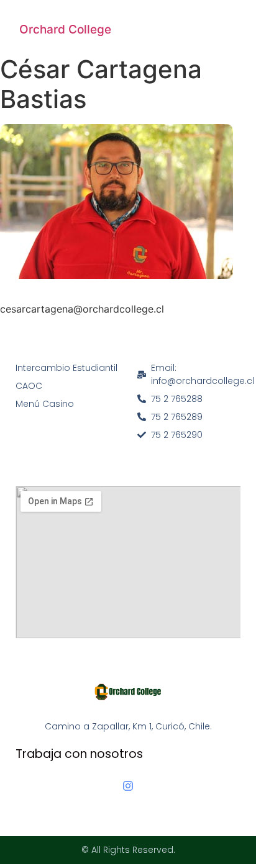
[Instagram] (128, 785)
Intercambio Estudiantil (66, 368)
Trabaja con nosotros (79, 754)
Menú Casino (45, 404)
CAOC (29, 386)
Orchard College (65, 29)
